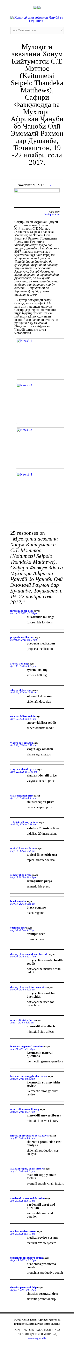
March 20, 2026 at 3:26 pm (23, 613)
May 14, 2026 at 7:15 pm (22, 851)
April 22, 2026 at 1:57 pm (23, 745)
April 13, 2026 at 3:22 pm (23, 666)
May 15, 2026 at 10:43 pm (23, 877)
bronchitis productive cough (26, 1257)
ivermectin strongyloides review (28, 1076)
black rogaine (18, 901)
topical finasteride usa (23, 848)
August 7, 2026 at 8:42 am (23, 1290)
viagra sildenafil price (23, 769)
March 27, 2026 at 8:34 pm (23, 639)
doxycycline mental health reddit (29, 954)
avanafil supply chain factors (27, 1168)
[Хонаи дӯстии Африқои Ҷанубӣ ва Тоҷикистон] (37, 19)
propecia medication (22, 637)
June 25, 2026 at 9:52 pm (22, 1078)
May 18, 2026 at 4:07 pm (22, 930)
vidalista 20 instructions (24, 822)
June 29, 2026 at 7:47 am (22, 1111)
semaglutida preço (21, 874)
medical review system (23, 1231)
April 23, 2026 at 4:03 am (23, 798)
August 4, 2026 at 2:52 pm (23, 1260)
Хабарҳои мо (52, 214)
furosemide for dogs (21, 610)
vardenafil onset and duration (27, 1198)
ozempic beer (18, 927)
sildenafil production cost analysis (30, 1135)
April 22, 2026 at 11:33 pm (23, 771)
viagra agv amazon (21, 742)
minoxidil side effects (22, 1020)
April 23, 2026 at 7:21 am (23, 824)
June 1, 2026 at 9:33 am (22, 1022)
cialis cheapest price (22, 795)
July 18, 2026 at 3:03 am (22, 1138)
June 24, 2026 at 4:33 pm (22, 1049)
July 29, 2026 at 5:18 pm (22, 1233)
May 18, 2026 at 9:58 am (22, 903)
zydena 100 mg (19, 663)
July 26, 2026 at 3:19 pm (22, 1200)
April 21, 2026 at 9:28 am (23, 718)
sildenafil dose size (21, 690)
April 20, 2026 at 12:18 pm (23, 692)
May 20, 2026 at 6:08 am (22, 989)
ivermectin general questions (27, 1046)
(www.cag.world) (37, 1338)
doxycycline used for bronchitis (28, 987)
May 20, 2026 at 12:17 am (23, 956)
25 (51, 185)
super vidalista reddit (22, 716)
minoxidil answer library (24, 1109)
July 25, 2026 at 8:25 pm (22, 1171)
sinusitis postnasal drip (23, 1287)
